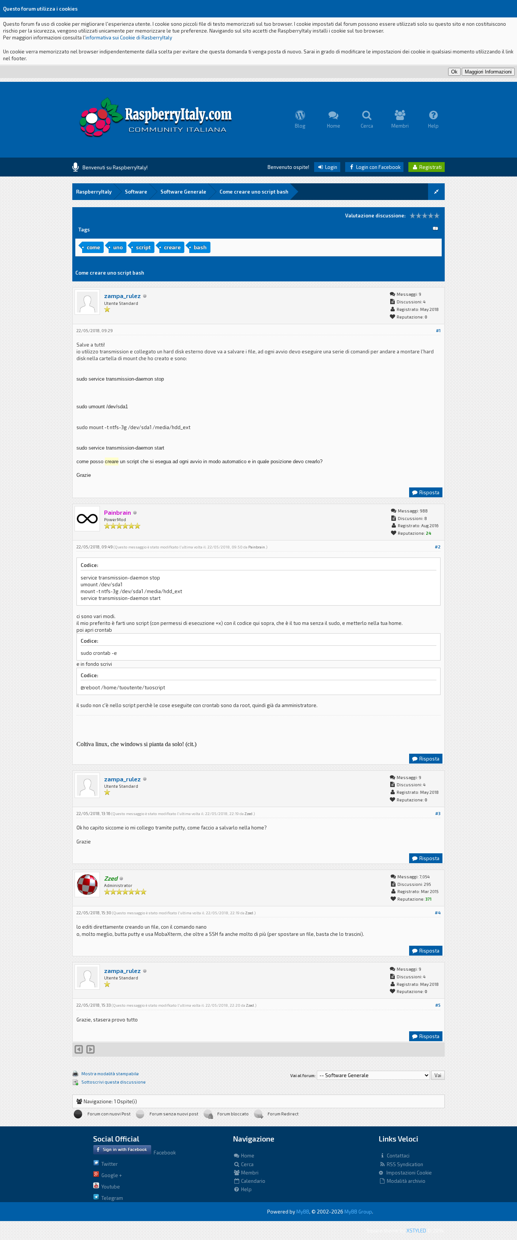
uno (118, 247)
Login (330, 167)
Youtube (109, 1187)
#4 (438, 912)
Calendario (252, 1181)
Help (246, 1189)
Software (136, 192)
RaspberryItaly (94, 192)
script (143, 247)
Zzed (248, 813)
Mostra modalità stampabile (110, 1073)
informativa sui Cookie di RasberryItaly (129, 37)
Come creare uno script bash (254, 192)
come (93, 247)
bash (200, 247)
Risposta (428, 492)
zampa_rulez (122, 295)
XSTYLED (416, 1231)
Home (247, 1156)
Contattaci (398, 1156)
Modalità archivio (405, 1181)
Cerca (247, 1164)
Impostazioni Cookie (407, 1173)
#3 (438, 813)
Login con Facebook (377, 167)
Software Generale (183, 192)
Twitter (108, 1164)
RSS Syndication (404, 1164)
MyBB (302, 1212)
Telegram (111, 1198)
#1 (438, 330)
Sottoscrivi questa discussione (113, 1081)
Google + (110, 1175)
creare (172, 247)
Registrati (430, 167)
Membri (249, 1173)
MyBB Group (358, 1212)
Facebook (163, 1152)
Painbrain (256, 547)
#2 (438, 546)
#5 (438, 1005)
